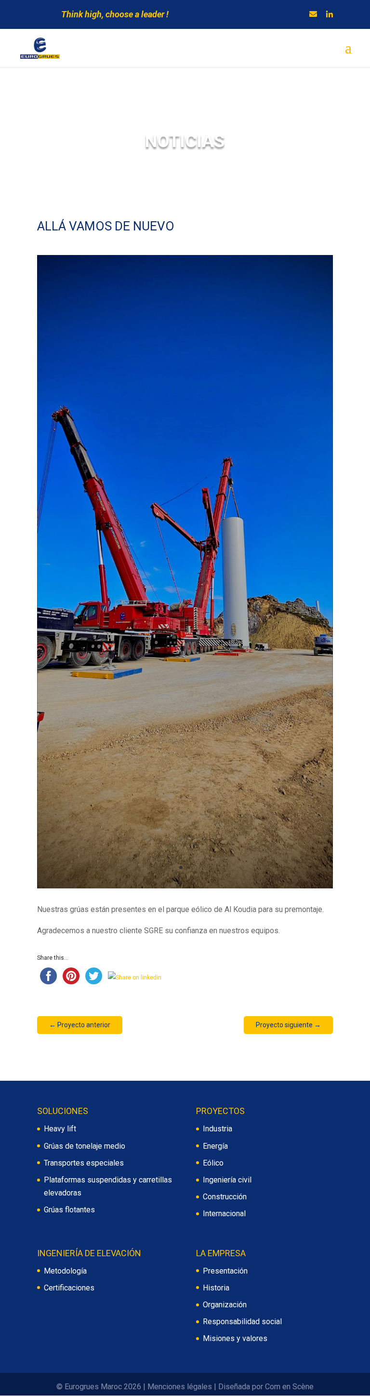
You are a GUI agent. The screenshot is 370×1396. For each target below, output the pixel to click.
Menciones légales (179, 1386)
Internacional (224, 1213)
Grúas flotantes (69, 1209)
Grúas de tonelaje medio (84, 1146)
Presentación (225, 1270)
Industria (217, 1128)
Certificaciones (69, 1287)
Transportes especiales (84, 1163)
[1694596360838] (185, 888)
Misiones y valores (235, 1338)
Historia (216, 1287)
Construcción (225, 1196)
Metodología (65, 1270)
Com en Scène (289, 1386)
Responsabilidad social (242, 1321)
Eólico (213, 1163)
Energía (215, 1146)
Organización (225, 1304)
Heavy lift (60, 1128)
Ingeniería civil (227, 1179)
